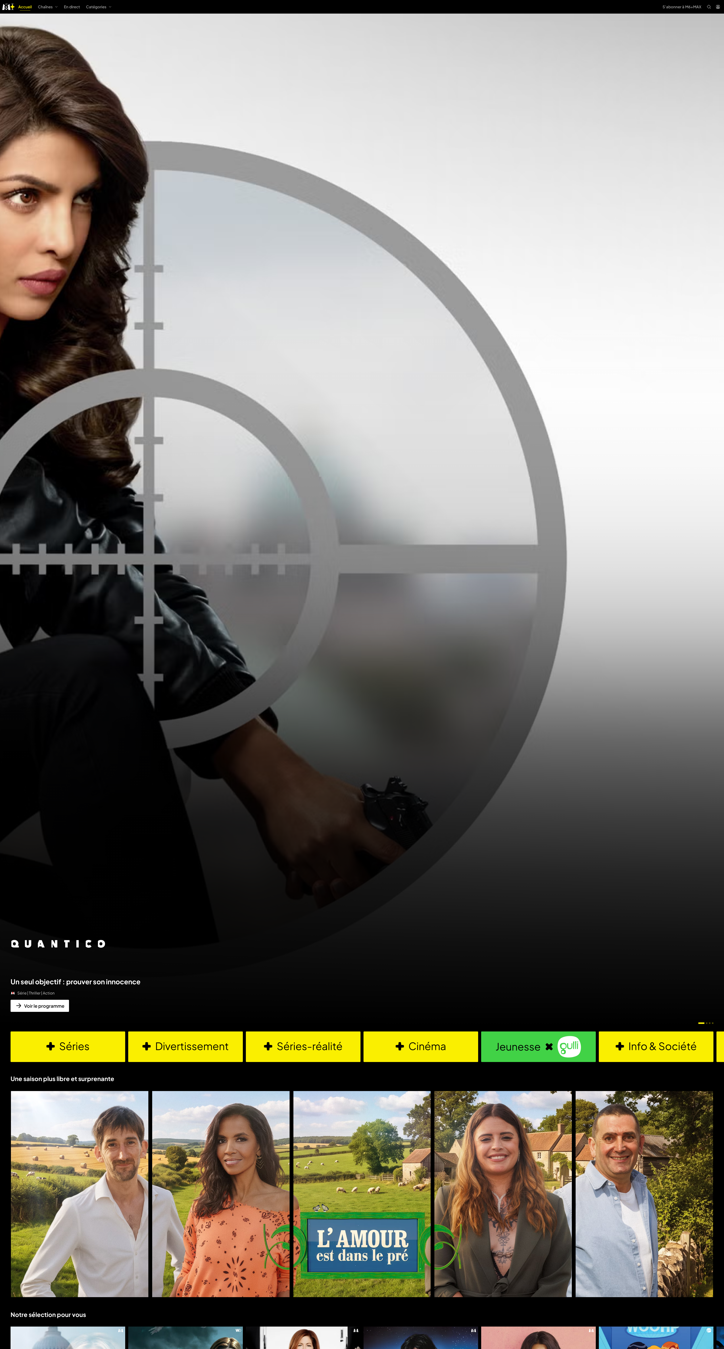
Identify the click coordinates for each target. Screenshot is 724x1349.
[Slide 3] (709, 1023)
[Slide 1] (701, 1023)
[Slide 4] (712, 1023)
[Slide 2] (706, 1023)
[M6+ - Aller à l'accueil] (8, 6)
